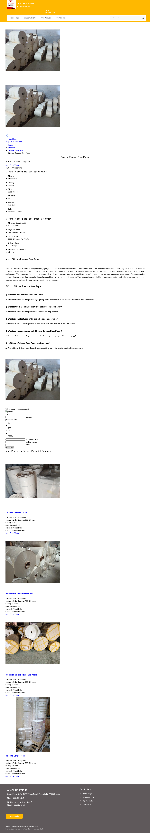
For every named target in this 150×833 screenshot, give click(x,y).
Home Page (14, 18)
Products (11, 148)
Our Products (46, 18)
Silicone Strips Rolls (15, 756)
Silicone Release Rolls (16, 513)
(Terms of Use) (33, 826)
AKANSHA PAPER (25, 4)
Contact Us (60, 18)
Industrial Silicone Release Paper (21, 675)
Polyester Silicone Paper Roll (19, 594)
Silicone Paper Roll (15, 150)
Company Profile (30, 18)
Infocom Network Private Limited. (33, 829)
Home (10, 145)
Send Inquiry (13, 139)
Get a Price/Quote (12, 165)
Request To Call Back (13, 142)
